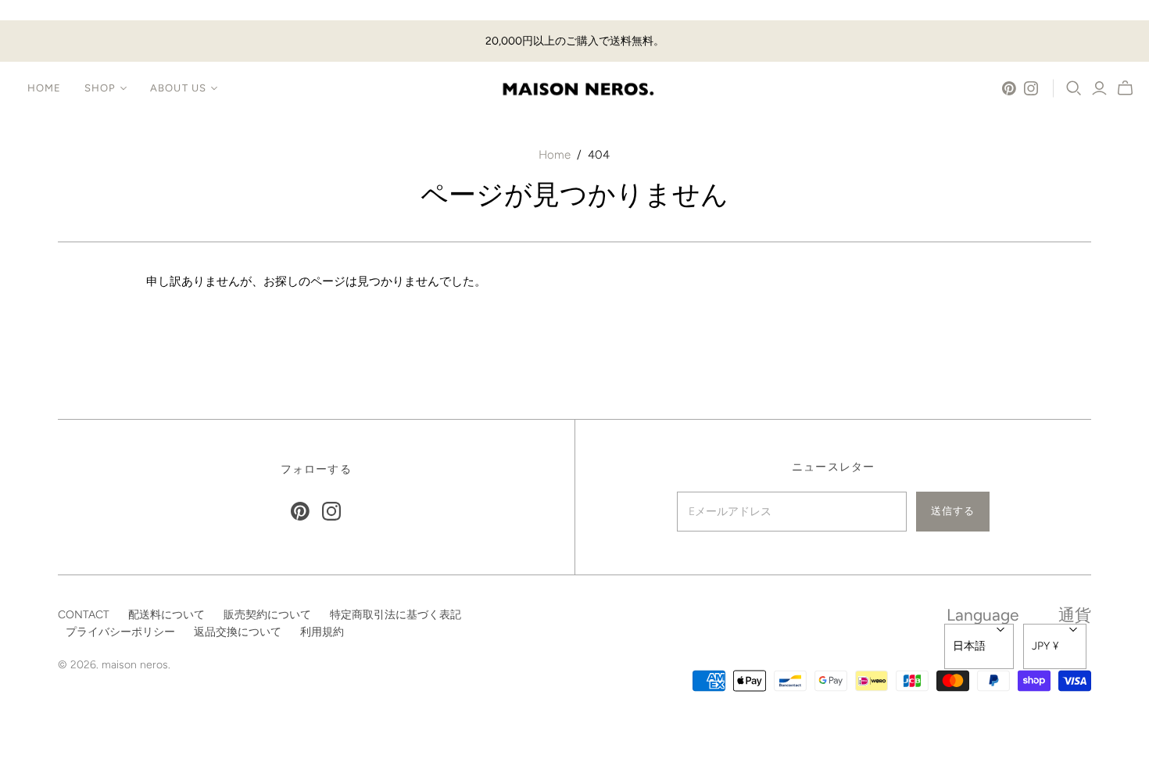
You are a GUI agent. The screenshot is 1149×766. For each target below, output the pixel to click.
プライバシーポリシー (120, 632)
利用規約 (322, 632)
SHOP (100, 88)
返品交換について (237, 632)
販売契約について (267, 614)
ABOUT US (178, 88)
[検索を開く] (1074, 88)
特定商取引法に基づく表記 (395, 614)
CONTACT (83, 614)
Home (555, 155)
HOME (44, 88)
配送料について (166, 614)
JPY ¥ (1045, 646)
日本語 (969, 646)
